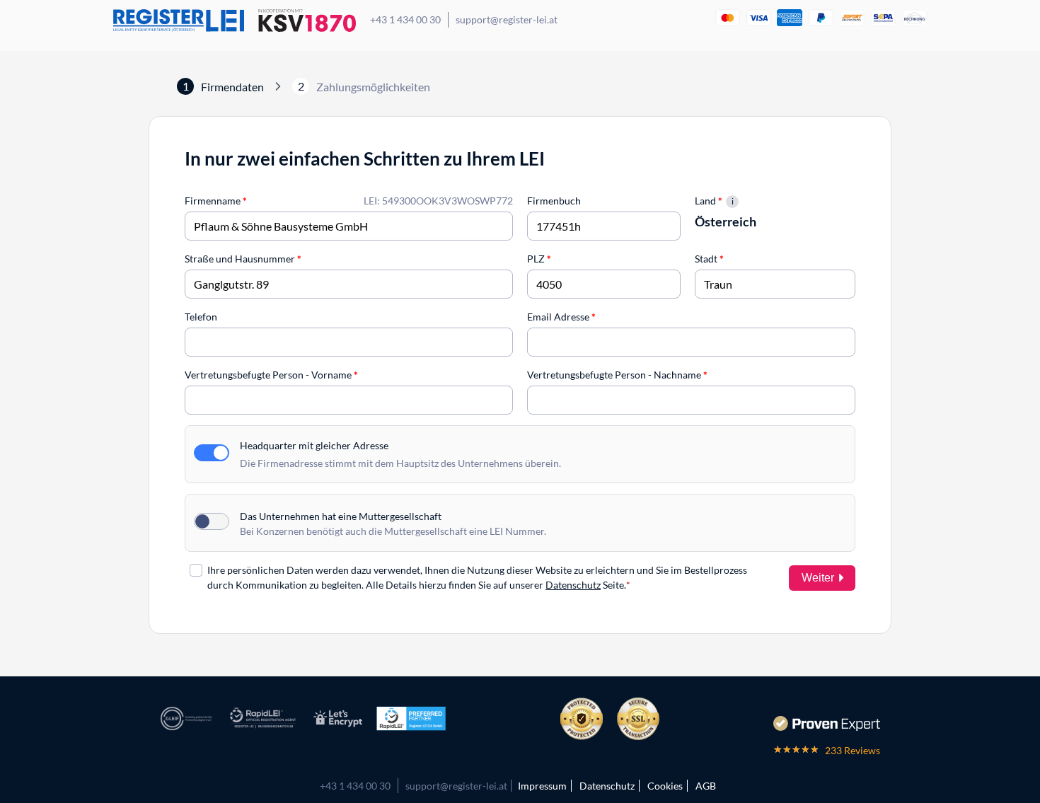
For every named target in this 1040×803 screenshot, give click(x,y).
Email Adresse (561, 317)
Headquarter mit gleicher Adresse (314, 445)
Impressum (542, 786)
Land (708, 201)
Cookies (665, 786)
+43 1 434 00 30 (405, 19)
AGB (705, 786)
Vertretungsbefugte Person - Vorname (271, 375)
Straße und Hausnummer (243, 259)
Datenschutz (573, 585)
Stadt (709, 259)
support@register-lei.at (506, 19)
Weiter (818, 578)
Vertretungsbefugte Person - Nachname (617, 375)
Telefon (201, 317)
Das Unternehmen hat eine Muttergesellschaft (340, 516)
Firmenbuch (554, 201)
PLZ (539, 259)
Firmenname (216, 201)
